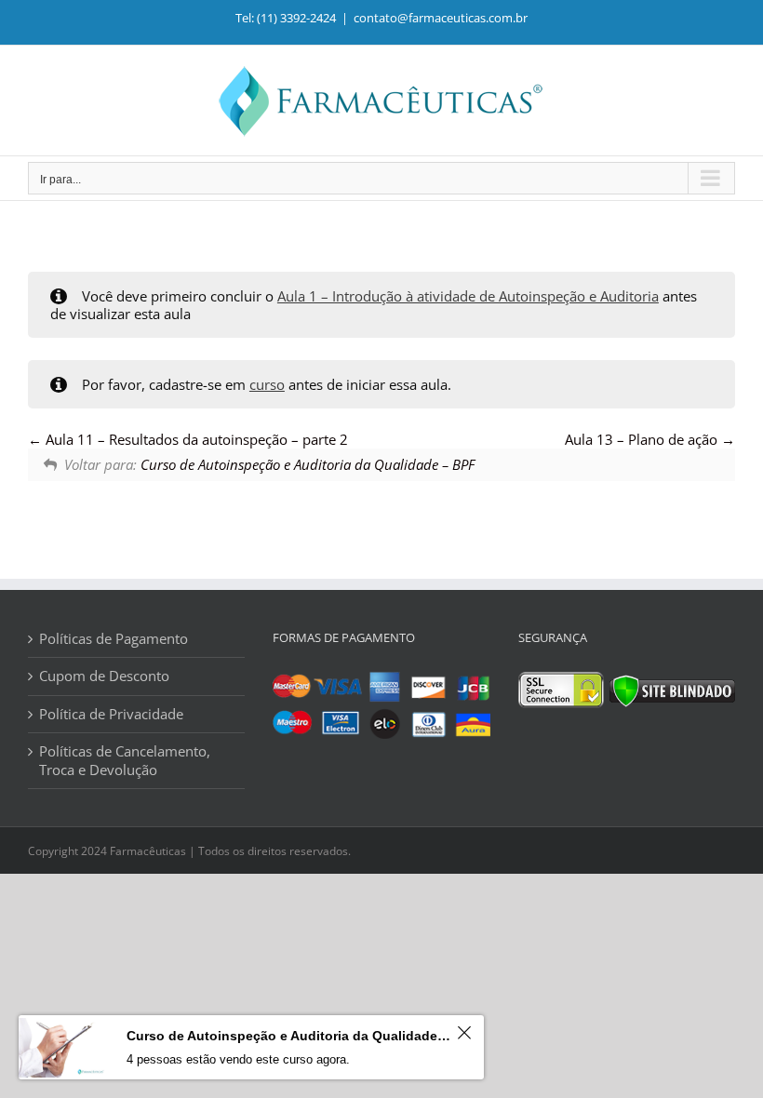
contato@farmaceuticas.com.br (441, 17)
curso (267, 384)
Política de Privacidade (111, 714)
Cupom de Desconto (104, 676)
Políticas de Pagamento (113, 639)
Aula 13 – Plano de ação (643, 439)
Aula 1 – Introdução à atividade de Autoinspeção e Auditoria (468, 296)
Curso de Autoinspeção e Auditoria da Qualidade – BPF (308, 464)
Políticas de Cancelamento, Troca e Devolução (124, 761)
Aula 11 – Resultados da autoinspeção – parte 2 (195, 439)
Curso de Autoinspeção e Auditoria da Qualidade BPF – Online (289, 1035)
